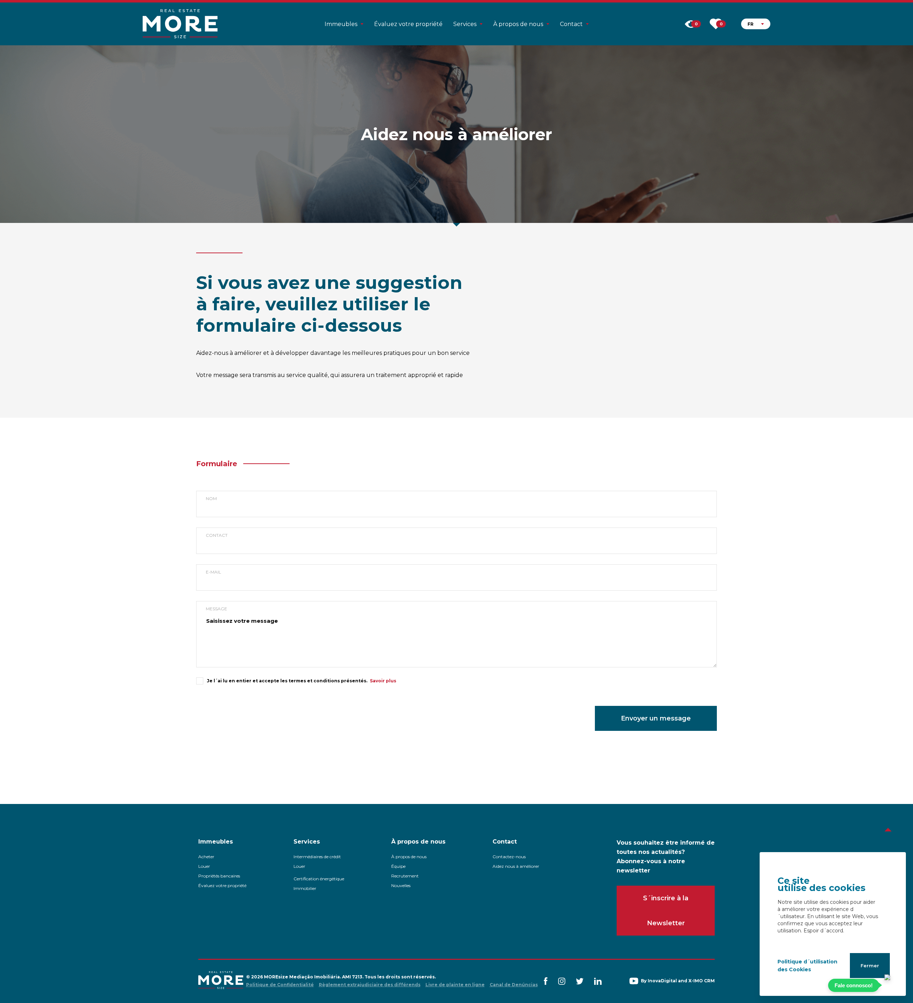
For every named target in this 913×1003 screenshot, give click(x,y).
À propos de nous (409, 856)
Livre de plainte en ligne (455, 984)
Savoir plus (383, 680)
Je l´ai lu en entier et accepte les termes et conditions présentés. (287, 680)
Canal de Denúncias (514, 984)
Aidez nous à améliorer (516, 866)
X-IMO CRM (701, 980)
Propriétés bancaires (219, 876)
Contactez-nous (509, 856)
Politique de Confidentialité (280, 984)
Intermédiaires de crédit (317, 856)
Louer (204, 866)
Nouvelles (400, 885)
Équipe (398, 866)
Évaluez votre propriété (408, 24)
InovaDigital (662, 980)
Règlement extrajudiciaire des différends (369, 984)
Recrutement (405, 876)
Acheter (206, 856)
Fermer (870, 965)
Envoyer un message (656, 718)
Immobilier (305, 888)
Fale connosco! (854, 985)
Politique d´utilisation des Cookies (807, 965)
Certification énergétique (319, 878)
